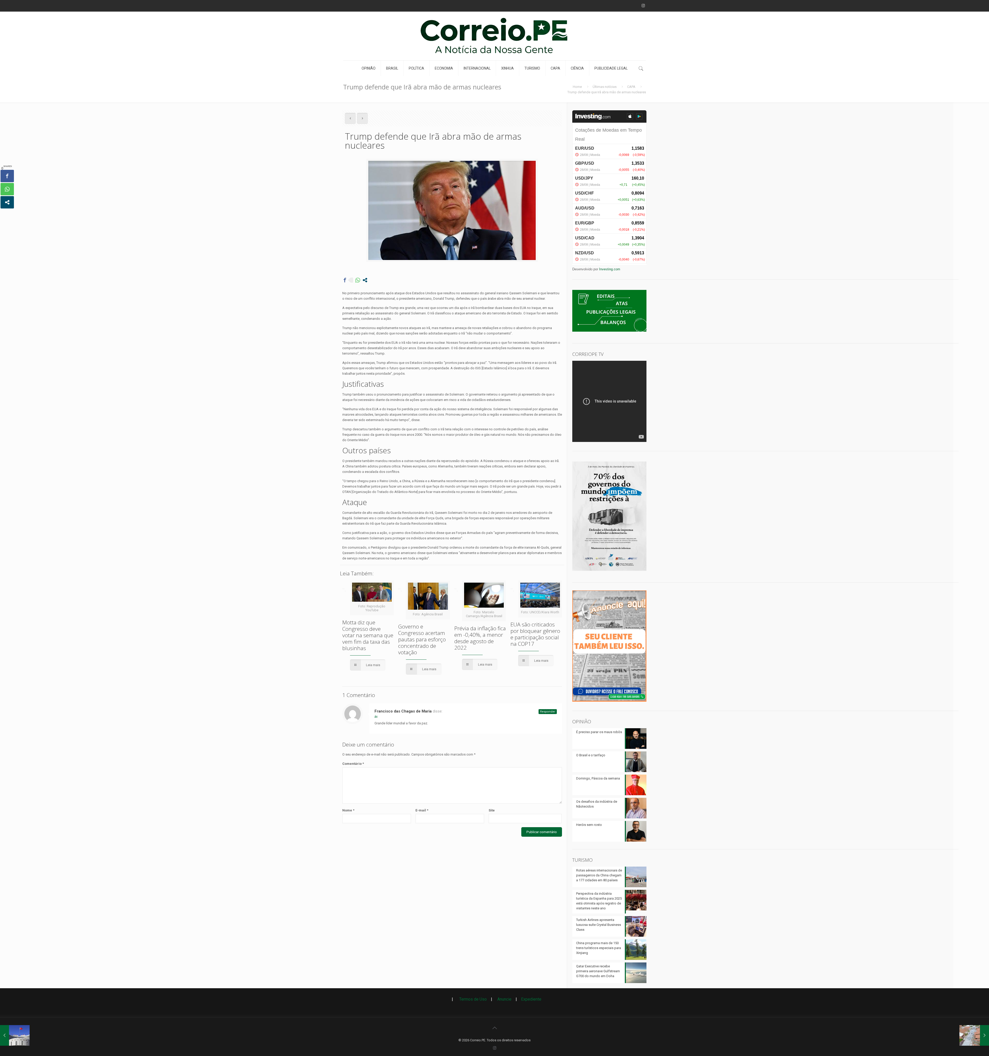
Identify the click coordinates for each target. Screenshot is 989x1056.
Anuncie (504, 999)
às (376, 716)
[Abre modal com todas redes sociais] (365, 280)
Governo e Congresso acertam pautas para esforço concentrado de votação (422, 639)
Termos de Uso (471, 999)
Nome (348, 810)
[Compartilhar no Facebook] (344, 280)
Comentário (353, 764)
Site (492, 810)
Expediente (531, 999)
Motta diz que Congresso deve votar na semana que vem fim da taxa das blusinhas (367, 635)
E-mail (421, 810)
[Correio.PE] (494, 36)
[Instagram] (643, 5)
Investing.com (609, 269)
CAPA (631, 87)
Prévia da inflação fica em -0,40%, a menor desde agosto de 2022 (480, 638)
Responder (547, 711)
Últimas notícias (605, 87)
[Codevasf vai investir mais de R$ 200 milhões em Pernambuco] (974, 1035)
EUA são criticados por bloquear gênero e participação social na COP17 (535, 634)
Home (577, 87)
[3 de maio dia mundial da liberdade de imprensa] (609, 572)
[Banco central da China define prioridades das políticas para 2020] (15, 1035)
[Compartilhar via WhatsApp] (357, 280)
